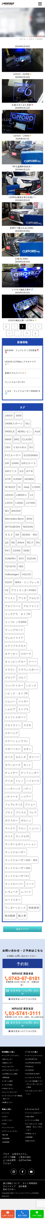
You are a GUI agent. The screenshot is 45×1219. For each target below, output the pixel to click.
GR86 (15, 463)
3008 (19, 415)
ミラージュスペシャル (34, 1055)
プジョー (30, 804)
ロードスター (13, 899)
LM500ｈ (21, 495)
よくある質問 (9, 1160)
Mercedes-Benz (14, 518)
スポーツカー (13, 749)
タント (27, 764)
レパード (26, 891)
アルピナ (34, 598)
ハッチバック (13, 788)
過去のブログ (22, 929)
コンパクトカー (14, 685)
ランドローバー (14, 884)
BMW (8, 439)
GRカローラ (29, 463)
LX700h (30, 503)
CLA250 (27, 439)
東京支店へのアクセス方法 (23, 1031)
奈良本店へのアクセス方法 (23, 999)
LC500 (36, 487)
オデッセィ (11, 653)
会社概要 (22, 1186)
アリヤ (22, 598)
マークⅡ (10, 828)
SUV (21, 558)
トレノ (19, 780)
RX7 (7, 550)
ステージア (11, 733)
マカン (22, 828)
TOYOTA (10, 566)
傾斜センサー (8, 1063)
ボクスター (11, 820)
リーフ (30, 884)
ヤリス (9, 836)
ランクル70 (22, 836)
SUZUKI (31, 558)
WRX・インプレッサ (27, 582)
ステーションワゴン (16, 741)
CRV (7, 447)
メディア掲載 (9, 1157)
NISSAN (28, 526)
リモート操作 (8, 1081)
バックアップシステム (11, 1055)
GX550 (17, 479)
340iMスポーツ (14, 423)
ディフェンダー (30, 772)
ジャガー (23, 701)
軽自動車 (10, 915)
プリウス (21, 812)
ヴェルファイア (14, 637)
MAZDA (16, 510)
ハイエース (32, 780)
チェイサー (11, 772)
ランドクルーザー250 (17, 868)
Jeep (26, 487)
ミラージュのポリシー (34, 1113)
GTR (7, 479)
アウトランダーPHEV (23, 590)
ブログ (6, 1154)
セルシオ (21, 757)
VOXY (8, 582)
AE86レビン (25, 431)
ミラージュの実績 (32, 1120)
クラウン (10, 669)
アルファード (13, 606)
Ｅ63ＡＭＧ (20, 447)
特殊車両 (34, 907)
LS (31, 495)
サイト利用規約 (30, 1183)
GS (22, 471)
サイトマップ (9, 1186)
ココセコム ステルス (33, 1077)
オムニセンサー (8, 1066)
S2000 (16, 550)
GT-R (29, 471)
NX (17, 534)
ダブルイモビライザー (11, 1070)
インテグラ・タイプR (17, 614)
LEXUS (9, 495)
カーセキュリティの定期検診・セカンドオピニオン (34, 1127)
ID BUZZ (10, 487)
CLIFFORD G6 (31, 1059)
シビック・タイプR (16, 693)
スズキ (27, 725)
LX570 (9, 503)
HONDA (29, 479)
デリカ (9, 780)
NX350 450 (29, 534)
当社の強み (30, 1116)
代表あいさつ (31, 1133)
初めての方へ (31, 1141)
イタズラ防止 (8, 1085)
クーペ (32, 661)
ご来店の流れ (24, 1157)
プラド (9, 812)
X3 (6, 590)
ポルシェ (26, 820)
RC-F (30, 542)
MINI (29, 518)
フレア (33, 812)
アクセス (7, 1163)
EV (31, 447)
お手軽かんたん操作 (10, 1074)
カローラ (26, 653)
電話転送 (6, 1077)
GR (7, 463)
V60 (21, 566)
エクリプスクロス (15, 645)
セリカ (9, 757)
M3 (7, 510)
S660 (26, 550)
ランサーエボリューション (20, 844)
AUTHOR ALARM (32, 1074)
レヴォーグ (11, 891)
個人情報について (11, 1183)
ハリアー (26, 796)
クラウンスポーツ (28, 669)
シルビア (10, 709)
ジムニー (10, 701)
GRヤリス (11, 471)
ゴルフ (22, 677)
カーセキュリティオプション (34, 1092)
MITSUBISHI (12, 526)
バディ (27, 788)
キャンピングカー (15, 661)
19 (27, 333)
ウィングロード (14, 630)
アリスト (10, 598)
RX (38, 542)
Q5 (7, 542)
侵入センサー (8, 1059)
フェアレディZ (13, 804)
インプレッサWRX (16, 622)
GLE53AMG (31, 455)
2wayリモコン (8, 1088)
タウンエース (13, 764)
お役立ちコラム (19, 1154)
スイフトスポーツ (15, 717)
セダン (27, 749)
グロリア (10, 677)
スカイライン (13, 725)
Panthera (29, 1066)
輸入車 (22, 915)
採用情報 (29, 1137)
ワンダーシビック (15, 907)
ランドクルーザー (15, 852)
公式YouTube (24, 1160)
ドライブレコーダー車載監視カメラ (12, 1097)
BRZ (16, 439)
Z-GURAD (30, 1070)
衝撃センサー (8, 1102)
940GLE (10, 431)
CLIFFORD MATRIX (33, 1063)
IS (19, 487)
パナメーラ (11, 796)
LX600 (19, 503)
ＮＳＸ (9, 534)
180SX (9, 415)
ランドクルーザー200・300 (21, 860)
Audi (37, 431)
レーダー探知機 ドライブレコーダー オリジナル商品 (34, 1084)
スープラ (23, 709)
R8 (13, 542)
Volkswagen (12, 574)
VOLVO (26, 574)
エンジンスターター (10, 1092)
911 (28, 423)
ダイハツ (34, 757)
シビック (31, 685)
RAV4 (21, 542)
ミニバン (34, 828)
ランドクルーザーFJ (17, 876)
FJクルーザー (13, 455)
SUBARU (10, 558)
